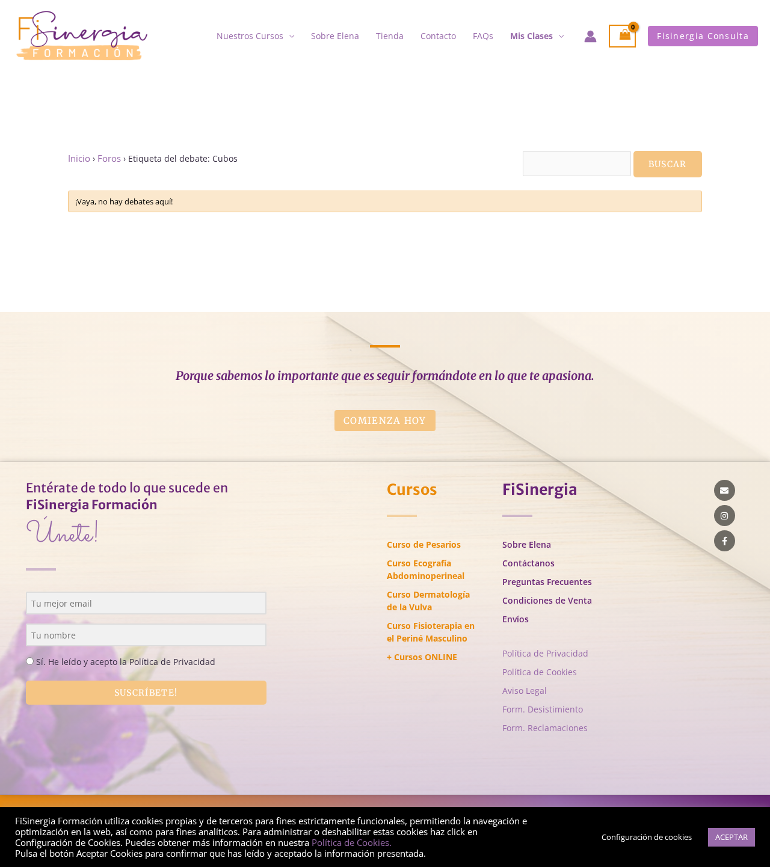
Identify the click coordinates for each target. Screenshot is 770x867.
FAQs (483, 35)
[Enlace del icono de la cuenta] (590, 36)
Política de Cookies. (352, 842)
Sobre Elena (335, 35)
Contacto (438, 35)
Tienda (390, 35)
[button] (703, 36)
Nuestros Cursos (250, 35)
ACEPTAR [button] (731, 837)
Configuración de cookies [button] (647, 837)
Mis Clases (531, 35)
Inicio (79, 158)
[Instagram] (724, 515)
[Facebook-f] (724, 540)
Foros (109, 158)
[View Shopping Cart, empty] (622, 36)
